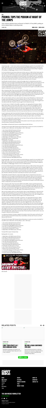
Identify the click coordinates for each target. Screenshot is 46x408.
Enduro (3, 383)
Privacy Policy (5, 401)
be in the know (5, 396)
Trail (3, 388)
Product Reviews (21, 381)
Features (19, 379)
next (43, 325)
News (3, 377)
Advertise (34, 379)
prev (41, 325)
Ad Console (4, 271)
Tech (18, 384)
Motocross (4, 386)
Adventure (4, 381)
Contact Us (35, 381)
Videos (18, 377)
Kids (2, 384)
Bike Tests (4, 379)
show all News (23, 357)
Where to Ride (20, 386)
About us (34, 377)
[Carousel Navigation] (42, 325)
